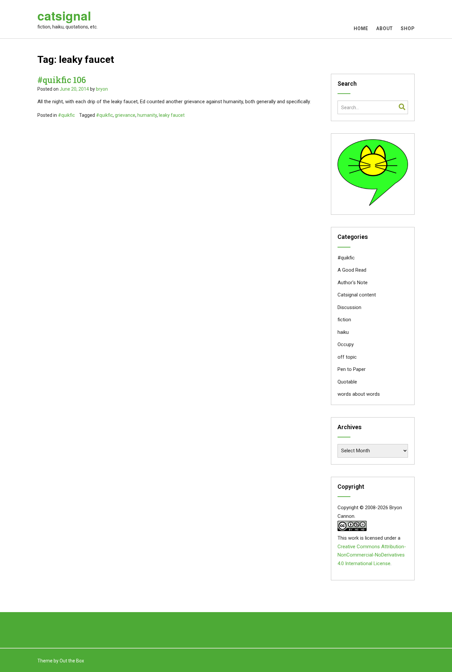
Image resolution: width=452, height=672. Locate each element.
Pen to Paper (352, 369)
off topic (347, 357)
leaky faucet (172, 115)
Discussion (349, 307)
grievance (125, 115)
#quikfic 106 (61, 79)
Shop (408, 28)
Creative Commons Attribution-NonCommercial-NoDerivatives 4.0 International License (372, 555)
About (384, 28)
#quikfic (66, 115)
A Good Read (352, 270)
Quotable (347, 382)
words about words (359, 394)
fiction (344, 320)
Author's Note (353, 283)
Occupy (346, 344)
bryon (102, 89)
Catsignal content (357, 295)
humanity (147, 115)
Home (361, 28)
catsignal (64, 15)
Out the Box (72, 660)
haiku (343, 332)
